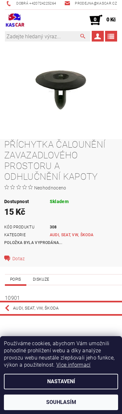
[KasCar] (15, 20)
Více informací (73, 365)
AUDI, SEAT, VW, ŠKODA (72, 235)
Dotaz (18, 258)
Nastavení (61, 381)
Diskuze (41, 279)
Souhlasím (61, 402)
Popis (15, 279)
